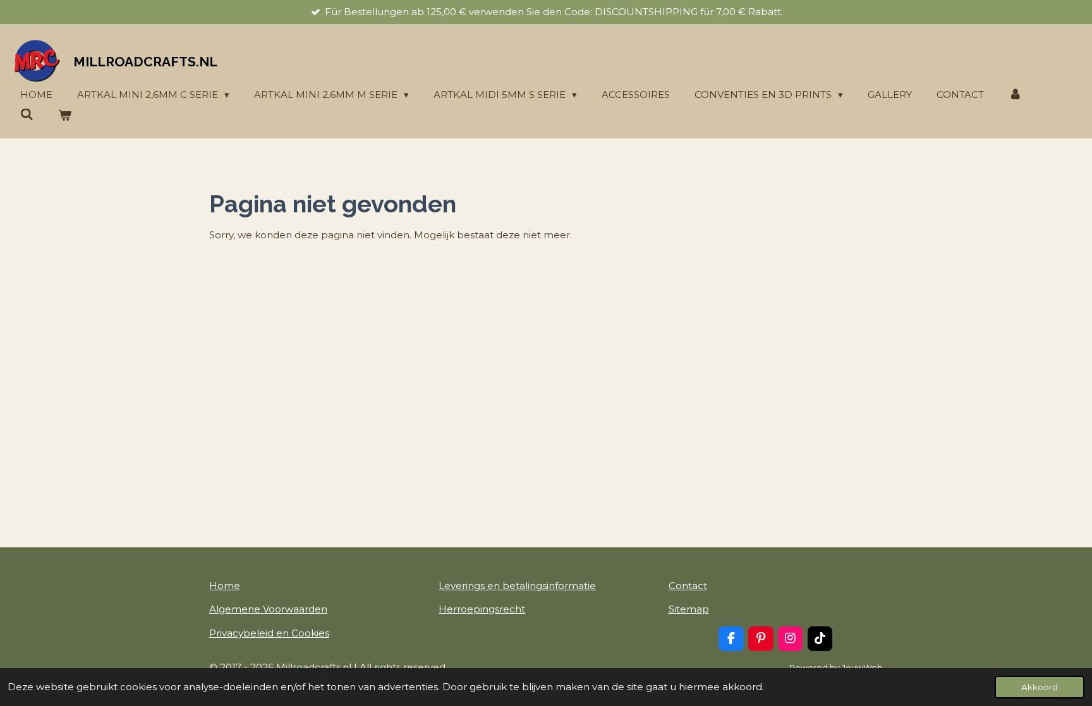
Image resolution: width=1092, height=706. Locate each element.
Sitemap (689, 609)
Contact (688, 586)
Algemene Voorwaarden (268, 609)
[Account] (1015, 95)
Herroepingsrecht (482, 609)
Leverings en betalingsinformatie (517, 586)
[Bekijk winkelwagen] (65, 116)
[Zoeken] (27, 115)
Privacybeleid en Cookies (269, 633)
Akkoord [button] (1039, 687)
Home (224, 586)
